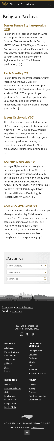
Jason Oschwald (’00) (19, 117)
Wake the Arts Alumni (22, 4)
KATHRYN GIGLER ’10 (19, 161)
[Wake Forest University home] (5, 4)
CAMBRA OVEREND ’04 (20, 206)
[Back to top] (27, 432)
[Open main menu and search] (48, 4)
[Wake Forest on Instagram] (32, 335)
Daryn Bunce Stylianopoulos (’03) (25, 27)
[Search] (45, 279)
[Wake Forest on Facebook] (21, 335)
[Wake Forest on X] (27, 335)
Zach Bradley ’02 (16, 73)
